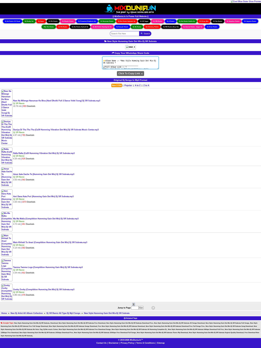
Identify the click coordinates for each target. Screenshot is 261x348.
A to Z (137, 85)
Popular (128, 85)
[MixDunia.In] (130, 8)
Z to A (146, 85)
